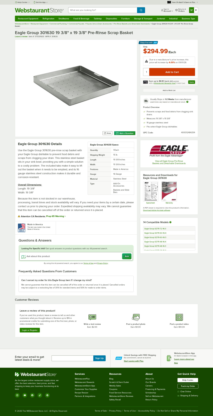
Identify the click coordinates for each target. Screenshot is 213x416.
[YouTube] (24, 395)
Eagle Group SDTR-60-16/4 (155, 233)
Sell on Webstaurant (154, 396)
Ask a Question (126, 133)
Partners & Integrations (85, 396)
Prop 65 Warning (55, 216)
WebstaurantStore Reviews (121, 396)
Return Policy (151, 400)
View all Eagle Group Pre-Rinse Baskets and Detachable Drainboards (169, 162)
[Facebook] (32, 395)
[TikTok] (40, 395)
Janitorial (161, 18)
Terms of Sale (101, 411)
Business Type (188, 18)
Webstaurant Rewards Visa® (165, 83)
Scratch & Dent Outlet (119, 382)
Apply (192, 82)
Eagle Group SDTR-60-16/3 (155, 237)
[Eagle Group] (169, 150)
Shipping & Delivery (189, 396)
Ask (127, 256)
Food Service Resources (120, 393)
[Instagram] (17, 395)
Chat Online (185, 391)
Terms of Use (88, 263)
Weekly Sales (115, 386)
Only (145, 47)
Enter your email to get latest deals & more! (29, 358)
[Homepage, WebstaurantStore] (39, 10)
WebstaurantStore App (85, 386)
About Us (149, 379)
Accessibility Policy (146, 411)
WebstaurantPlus (82, 379)
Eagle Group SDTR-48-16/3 (155, 246)
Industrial (173, 18)
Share (109, 133)
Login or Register (30, 330)
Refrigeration (48, 18)
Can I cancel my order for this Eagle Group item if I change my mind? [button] (56, 280)
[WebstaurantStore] (39, 374)
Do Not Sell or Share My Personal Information (178, 411)
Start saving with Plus (133, 361)
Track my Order (188, 386)
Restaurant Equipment (28, 18)
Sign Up (99, 358)
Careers (149, 386)
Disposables (111, 18)
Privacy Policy (102, 263)
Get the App (40, 2)
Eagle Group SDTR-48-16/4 (155, 242)
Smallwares (64, 18)
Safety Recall (115, 400)
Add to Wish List (169, 90)
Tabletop (98, 18)
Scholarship (150, 393)
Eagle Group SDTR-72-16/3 (155, 229)
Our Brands (150, 382)
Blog (111, 379)
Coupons (113, 389)
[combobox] (102, 10)
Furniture (125, 18)
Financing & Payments (155, 389)
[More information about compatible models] (170, 222)
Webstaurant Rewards (84, 382)
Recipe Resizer (81, 393)
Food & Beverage (81, 18)
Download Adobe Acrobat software (156, 210)
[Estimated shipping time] (187, 102)
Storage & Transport (143, 18)
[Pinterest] (47, 395)
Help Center (23, 2)
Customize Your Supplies (86, 389)
